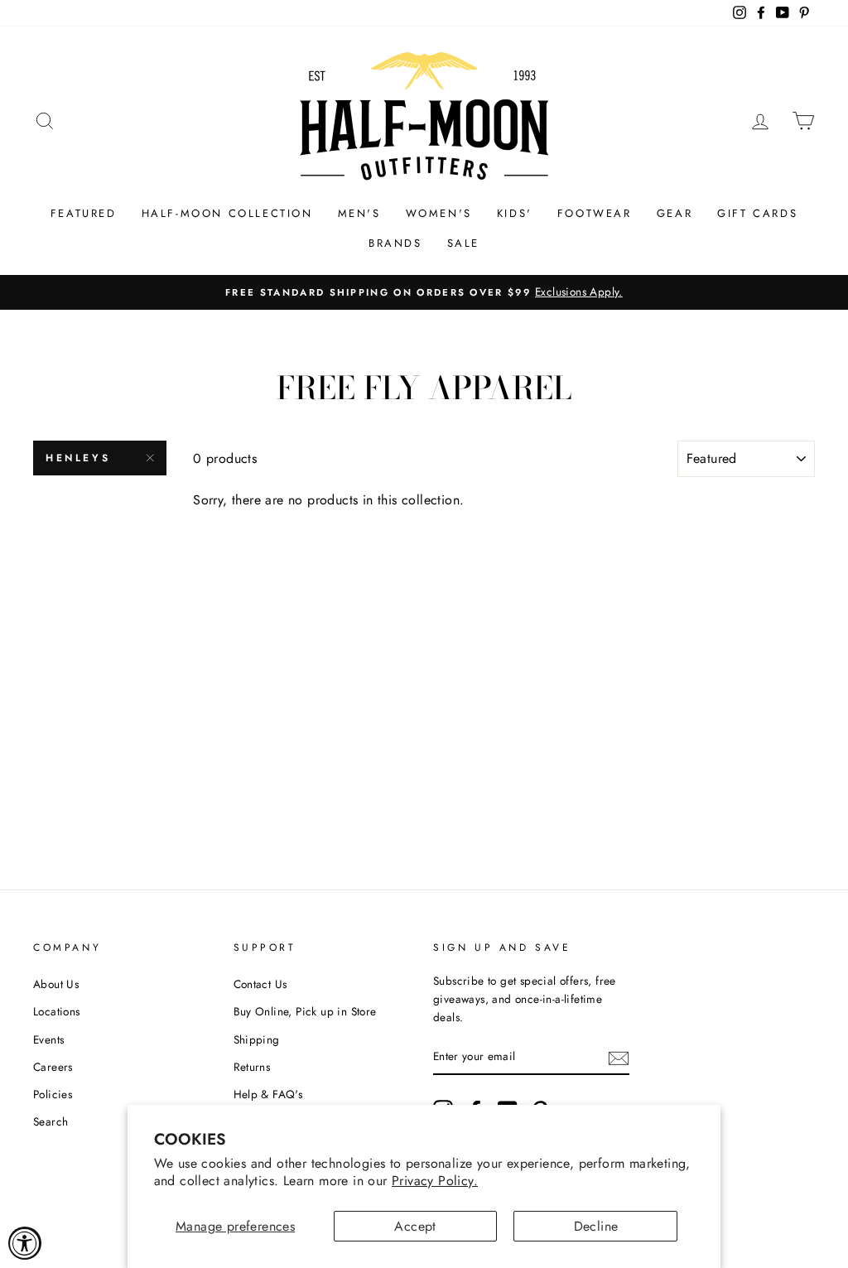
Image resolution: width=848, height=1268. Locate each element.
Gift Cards (757, 213)
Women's (439, 213)
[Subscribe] (618, 1057)
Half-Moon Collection (227, 213)
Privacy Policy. (435, 1180)
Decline (596, 1226)
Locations (56, 1011)
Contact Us (260, 984)
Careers (53, 1066)
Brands (395, 243)
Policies (52, 1094)
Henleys (78, 458)
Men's (359, 213)
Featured (84, 213)
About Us (56, 984)
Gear (674, 213)
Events (48, 1039)
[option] (424, 292)
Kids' (514, 213)
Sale (463, 243)
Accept (415, 1226)
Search (50, 1121)
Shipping (257, 1039)
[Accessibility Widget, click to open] (24, 1243)
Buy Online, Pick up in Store (305, 1011)
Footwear (594, 213)
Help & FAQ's (268, 1094)
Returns (252, 1066)
